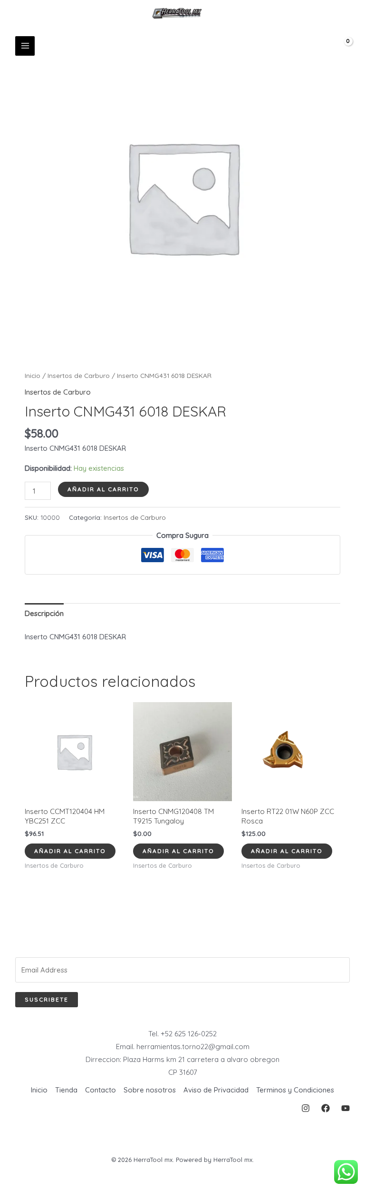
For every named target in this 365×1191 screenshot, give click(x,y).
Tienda (66, 1089)
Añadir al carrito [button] (70, 850)
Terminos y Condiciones (295, 1089)
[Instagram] (305, 1108)
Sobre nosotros (150, 1089)
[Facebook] (325, 1108)
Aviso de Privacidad (216, 1089)
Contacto (100, 1089)
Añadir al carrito (103, 489)
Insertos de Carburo (79, 375)
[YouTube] (345, 1108)
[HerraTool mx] (179, 13)
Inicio (32, 375)
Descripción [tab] (44, 613)
